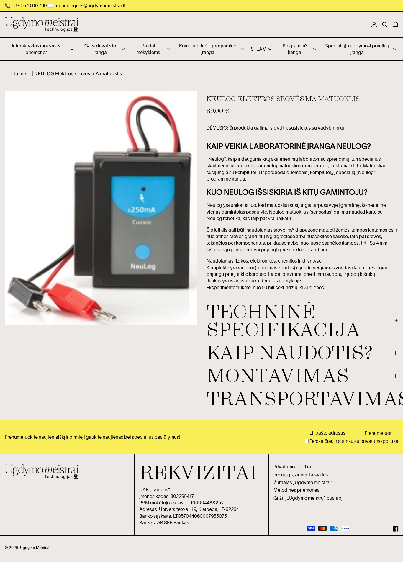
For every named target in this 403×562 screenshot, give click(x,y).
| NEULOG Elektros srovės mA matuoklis (77, 73)
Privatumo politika (292, 467)
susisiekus (300, 128)
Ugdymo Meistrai (34, 547)
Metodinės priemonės (296, 490)
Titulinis (18, 73)
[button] (395, 24)
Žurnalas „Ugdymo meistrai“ (302, 482)
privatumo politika (379, 441)
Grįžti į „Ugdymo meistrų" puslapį (307, 498)
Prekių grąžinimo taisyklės (300, 475)
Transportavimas (303, 399)
